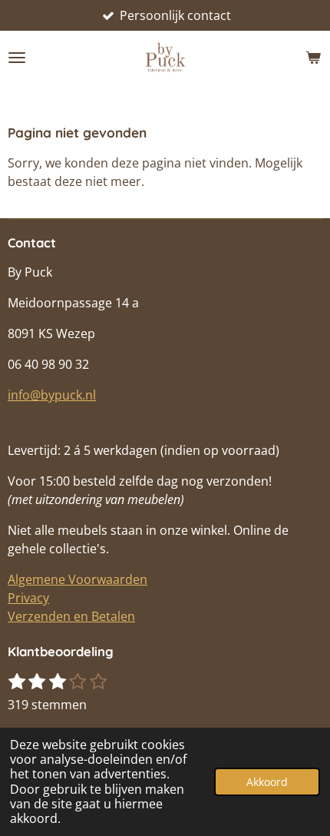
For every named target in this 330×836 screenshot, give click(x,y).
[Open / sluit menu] (17, 58)
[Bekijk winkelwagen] (313, 58)
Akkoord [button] (267, 782)
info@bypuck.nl (52, 394)
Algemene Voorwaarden (77, 579)
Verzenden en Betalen (71, 616)
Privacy (28, 597)
